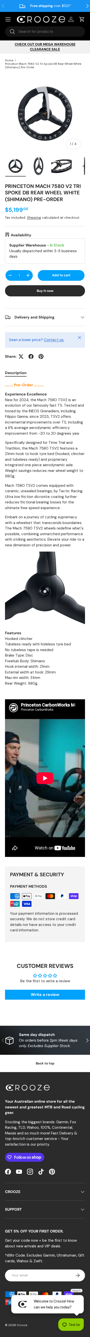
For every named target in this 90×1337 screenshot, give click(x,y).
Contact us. (54, 339)
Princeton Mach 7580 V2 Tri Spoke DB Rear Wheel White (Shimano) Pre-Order (43, 65)
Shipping (34, 217)
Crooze (22, 1325)
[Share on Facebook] (31, 356)
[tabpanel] (45, 620)
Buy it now (45, 291)
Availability (21, 235)
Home (9, 60)
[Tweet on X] (21, 356)
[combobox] (45, 31)
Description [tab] (15, 372)
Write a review (45, 994)
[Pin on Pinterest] (41, 356)
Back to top (45, 1063)
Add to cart (61, 275)
